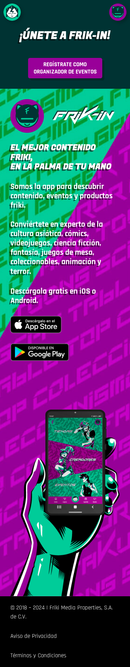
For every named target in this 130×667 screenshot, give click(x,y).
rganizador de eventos (65, 68)
